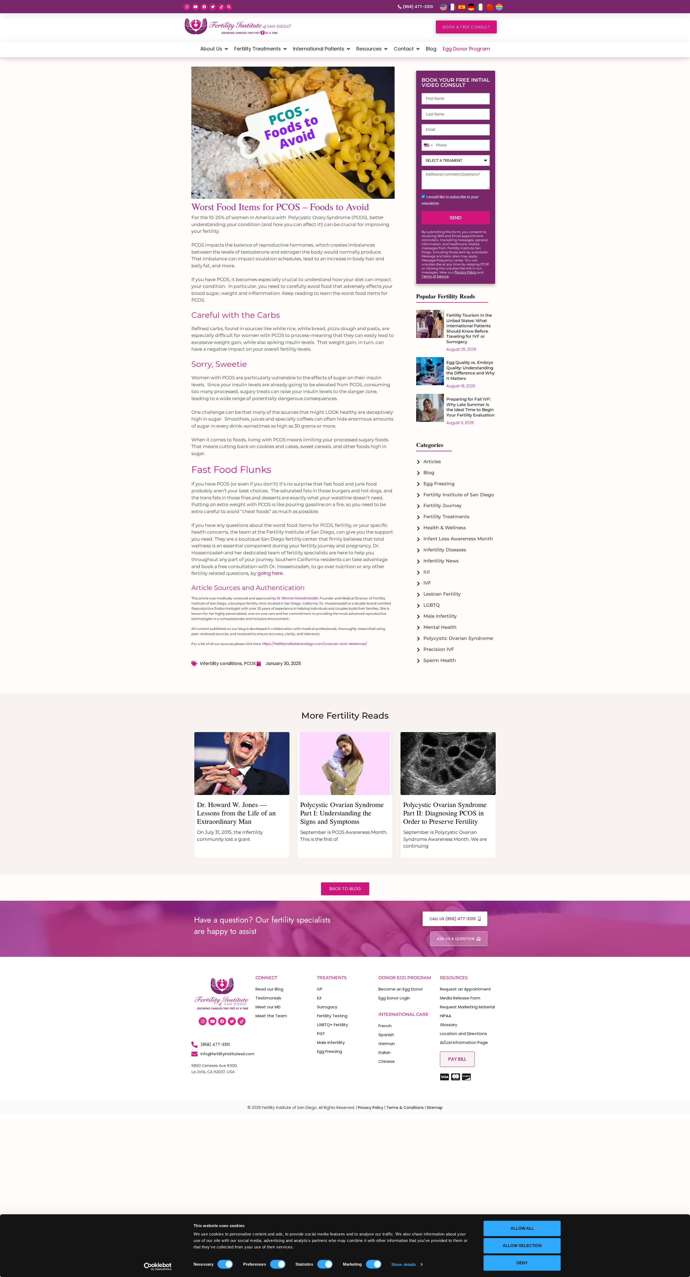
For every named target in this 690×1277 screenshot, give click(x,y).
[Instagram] (186, 7)
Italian (384, 1052)
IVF (319, 989)
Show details (403, 1264)
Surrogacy (327, 1007)
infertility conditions (221, 663)
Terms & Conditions (405, 1107)
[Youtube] (195, 7)
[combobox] (428, 145)
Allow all (522, 1228)
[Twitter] (212, 7)
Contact (404, 48)
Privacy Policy (465, 272)
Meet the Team (271, 1016)
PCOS (250, 663)
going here (270, 573)
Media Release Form (460, 998)
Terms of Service (435, 276)
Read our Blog (269, 989)
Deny (522, 1263)
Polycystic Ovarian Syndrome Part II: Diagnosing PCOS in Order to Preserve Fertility (445, 813)
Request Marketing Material (467, 1007)
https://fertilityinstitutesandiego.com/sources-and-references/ (314, 643)
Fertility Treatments (257, 48)
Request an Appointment (465, 989)
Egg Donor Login (394, 998)
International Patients (318, 48)
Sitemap (435, 1107)
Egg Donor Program (466, 48)
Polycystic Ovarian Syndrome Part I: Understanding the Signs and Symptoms (342, 813)
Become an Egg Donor (400, 989)
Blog (431, 48)
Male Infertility (331, 1042)
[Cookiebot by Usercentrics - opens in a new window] (157, 1266)
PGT (321, 1033)
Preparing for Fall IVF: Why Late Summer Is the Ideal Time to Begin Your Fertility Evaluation (470, 407)
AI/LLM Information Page (464, 1042)
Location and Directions (463, 1033)
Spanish (386, 1034)
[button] (229, 7)
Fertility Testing (332, 1016)
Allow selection (522, 1245)
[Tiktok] (221, 7)
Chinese (386, 1061)
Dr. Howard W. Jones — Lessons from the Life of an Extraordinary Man (236, 813)
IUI (319, 998)
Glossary (448, 1024)
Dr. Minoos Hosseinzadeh (297, 598)
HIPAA (445, 1016)
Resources (369, 48)
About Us (211, 48)
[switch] (277, 1264)
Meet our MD (268, 1007)
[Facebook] (204, 7)
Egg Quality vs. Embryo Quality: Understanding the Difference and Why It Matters (470, 370)
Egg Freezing (329, 1051)
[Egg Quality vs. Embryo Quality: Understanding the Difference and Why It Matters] (430, 373)
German (386, 1043)
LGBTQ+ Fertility (332, 1024)
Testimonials (268, 998)
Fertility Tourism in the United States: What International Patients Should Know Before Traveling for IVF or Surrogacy (469, 328)
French (385, 1026)
